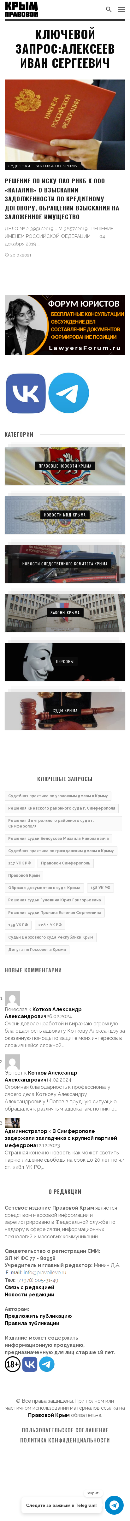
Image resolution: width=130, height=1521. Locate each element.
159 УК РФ (18, 925)
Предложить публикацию (38, 1316)
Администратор (26, 1131)
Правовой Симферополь (65, 863)
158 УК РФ (100, 888)
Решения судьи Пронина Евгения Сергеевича (54, 913)
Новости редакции (29, 1295)
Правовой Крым (24, 875)
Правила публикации (32, 1323)
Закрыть (93, 1493)
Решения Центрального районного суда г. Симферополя (51, 823)
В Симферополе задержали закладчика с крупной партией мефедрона (61, 1138)
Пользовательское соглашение (65, 1430)
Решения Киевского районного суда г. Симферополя (61, 808)
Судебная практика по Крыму (43, 166)
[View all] (65, 466)
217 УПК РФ (19, 863)
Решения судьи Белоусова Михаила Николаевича (58, 838)
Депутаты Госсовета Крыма (37, 949)
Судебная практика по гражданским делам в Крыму (61, 851)
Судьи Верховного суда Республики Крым (50, 937)
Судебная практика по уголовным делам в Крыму (58, 796)
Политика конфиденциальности (65, 1440)
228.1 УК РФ (50, 925)
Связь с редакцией (29, 1287)
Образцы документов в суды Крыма (44, 888)
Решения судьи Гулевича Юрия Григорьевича (54, 900)
